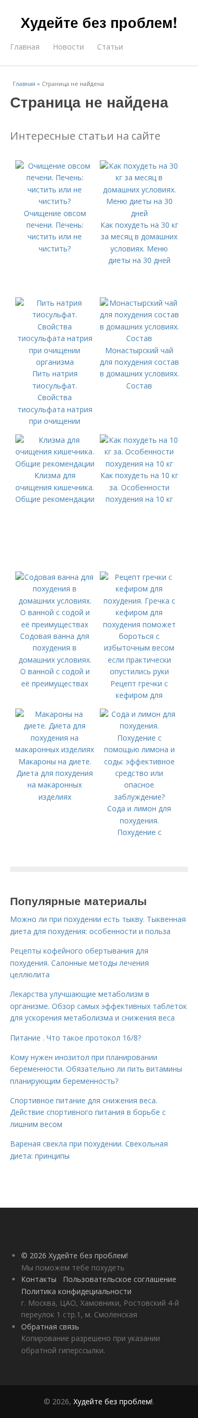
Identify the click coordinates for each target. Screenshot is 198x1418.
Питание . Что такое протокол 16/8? (75, 1038)
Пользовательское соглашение (119, 1279)
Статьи (110, 47)
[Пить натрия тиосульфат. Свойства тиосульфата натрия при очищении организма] (55, 362)
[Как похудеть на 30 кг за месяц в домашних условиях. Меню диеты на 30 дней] (139, 213)
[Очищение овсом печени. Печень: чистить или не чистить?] (55, 201)
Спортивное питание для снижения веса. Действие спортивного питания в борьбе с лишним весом (88, 1112)
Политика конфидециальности (76, 1291)
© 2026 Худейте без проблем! (74, 1255)
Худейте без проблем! (99, 22)
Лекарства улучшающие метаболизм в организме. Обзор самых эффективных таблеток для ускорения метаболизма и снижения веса (98, 1006)
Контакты (38, 1279)
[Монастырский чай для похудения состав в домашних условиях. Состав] (139, 338)
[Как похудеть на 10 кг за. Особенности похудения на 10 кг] (139, 464)
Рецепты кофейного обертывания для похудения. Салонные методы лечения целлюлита (79, 962)
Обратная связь (50, 1327)
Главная (25, 47)
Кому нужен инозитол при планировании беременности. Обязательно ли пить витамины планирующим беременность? (96, 1069)
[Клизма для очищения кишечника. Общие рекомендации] (55, 464)
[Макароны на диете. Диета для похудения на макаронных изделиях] (55, 749)
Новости (68, 47)
